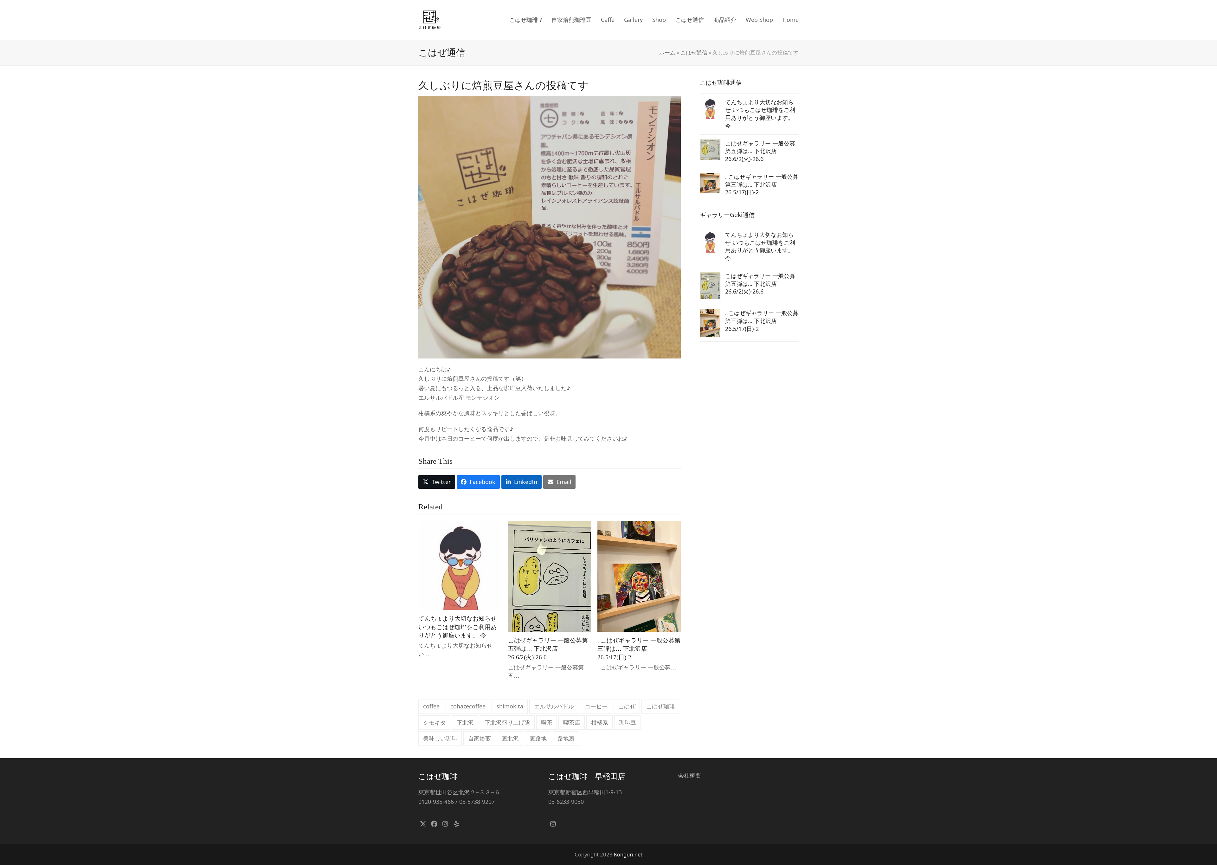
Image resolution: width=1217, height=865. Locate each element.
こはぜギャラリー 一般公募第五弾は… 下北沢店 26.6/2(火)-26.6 (548, 649)
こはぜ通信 (693, 52)
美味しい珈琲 (440, 738)
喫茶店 (571, 722)
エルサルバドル (554, 706)
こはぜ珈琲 (660, 706)
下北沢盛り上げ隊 (507, 722)
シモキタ (434, 722)
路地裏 (566, 738)
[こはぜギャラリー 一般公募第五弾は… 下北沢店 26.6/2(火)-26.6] (549, 575)
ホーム (667, 52)
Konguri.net (628, 854)
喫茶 (546, 722)
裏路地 (538, 738)
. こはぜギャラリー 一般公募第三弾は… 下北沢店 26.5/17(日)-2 (638, 649)
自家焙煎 (479, 738)
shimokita (509, 706)
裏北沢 (510, 738)
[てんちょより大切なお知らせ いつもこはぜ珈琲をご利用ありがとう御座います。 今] (460, 564)
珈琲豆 (627, 722)
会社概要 (689, 775)
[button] (436, 482)
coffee (431, 706)
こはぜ (626, 706)
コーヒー (596, 706)
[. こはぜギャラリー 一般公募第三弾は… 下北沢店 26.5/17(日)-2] (639, 575)
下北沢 (465, 722)
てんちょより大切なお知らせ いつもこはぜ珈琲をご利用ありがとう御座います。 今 (457, 627)
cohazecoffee (468, 706)
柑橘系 (599, 722)
